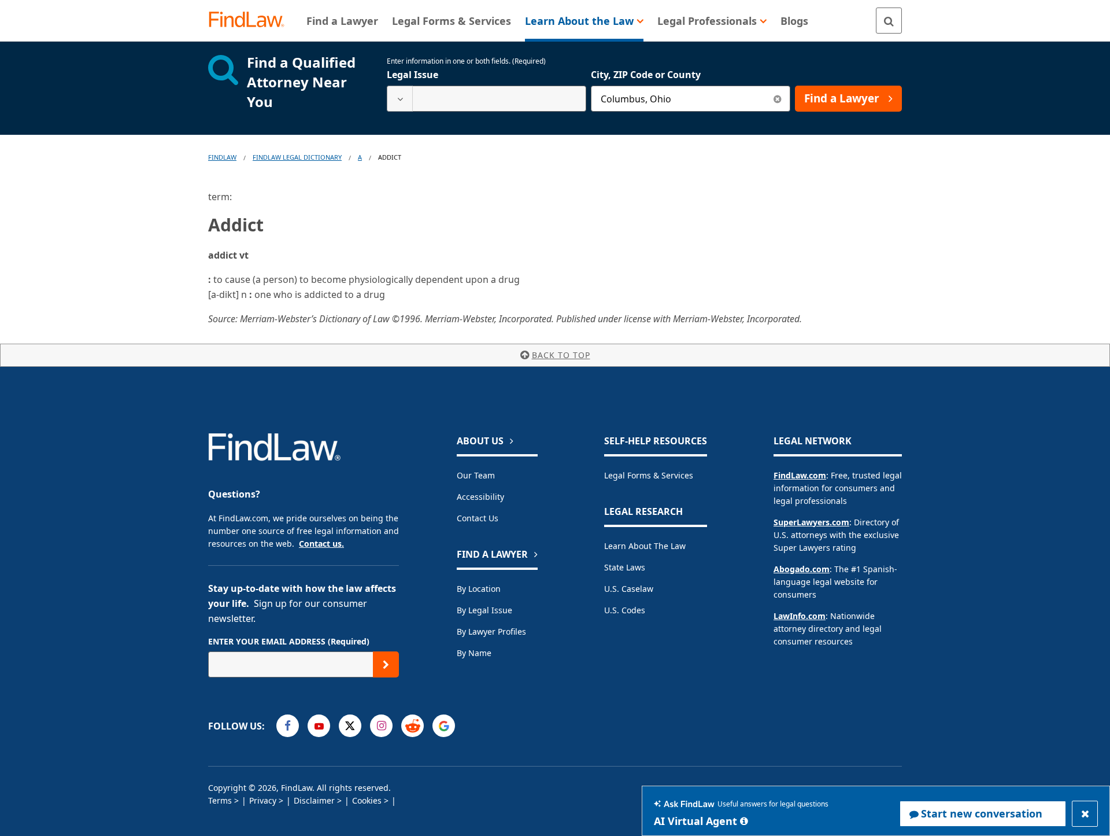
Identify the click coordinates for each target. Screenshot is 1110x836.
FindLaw (222, 157)
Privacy (262, 800)
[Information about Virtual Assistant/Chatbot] (744, 821)
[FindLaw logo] (251, 20)
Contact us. (321, 543)
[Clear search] (777, 99)
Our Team (476, 475)
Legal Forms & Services (648, 475)
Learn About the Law (645, 545)
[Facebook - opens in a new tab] (287, 726)
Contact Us (477, 518)
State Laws (624, 567)
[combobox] (486, 99)
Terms (220, 800)
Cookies (367, 800)
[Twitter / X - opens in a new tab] (350, 726)
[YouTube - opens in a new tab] (319, 726)
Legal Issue (412, 74)
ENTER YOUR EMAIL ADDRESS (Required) (288, 641)
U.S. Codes (624, 610)
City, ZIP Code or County (646, 74)
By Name (474, 652)
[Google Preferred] (443, 726)
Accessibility (480, 496)
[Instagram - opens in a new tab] (381, 726)
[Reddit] (412, 726)
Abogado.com (802, 569)
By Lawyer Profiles (491, 631)
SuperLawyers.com (811, 522)
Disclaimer (314, 800)
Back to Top (561, 354)
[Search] (889, 21)
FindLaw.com (800, 475)
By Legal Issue (484, 610)
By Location (479, 588)
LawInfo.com (800, 615)
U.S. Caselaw (628, 588)
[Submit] (386, 664)
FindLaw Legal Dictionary (297, 157)
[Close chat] (1085, 814)
